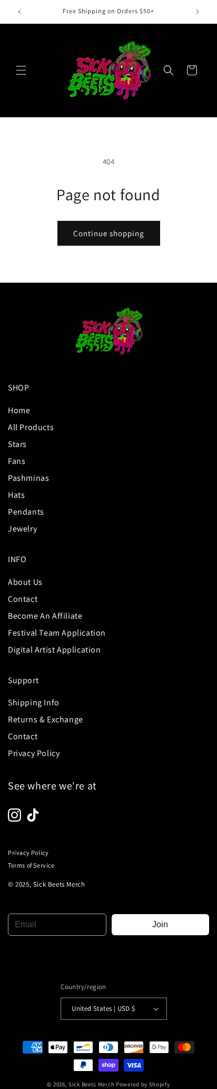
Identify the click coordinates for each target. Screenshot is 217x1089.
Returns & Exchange (45, 719)
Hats (16, 494)
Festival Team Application (57, 632)
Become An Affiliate (45, 615)
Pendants (26, 511)
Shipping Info (34, 702)
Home (19, 410)
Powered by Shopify (143, 1084)
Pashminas (28, 477)
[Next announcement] (197, 11)
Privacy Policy (34, 753)
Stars (17, 444)
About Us (25, 582)
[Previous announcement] (19, 11)
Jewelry (22, 528)
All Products (31, 427)
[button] (21, 70)
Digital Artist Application (54, 649)
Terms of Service (31, 865)
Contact (22, 598)
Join (160, 924)
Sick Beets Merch (91, 1084)
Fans (16, 461)
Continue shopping (108, 233)
